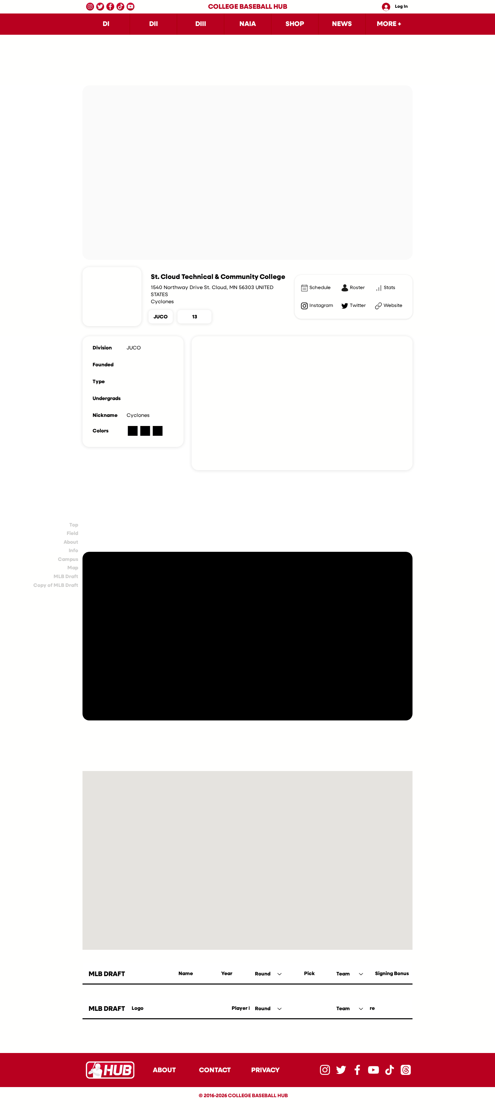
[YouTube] (130, 6)
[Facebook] (110, 6)
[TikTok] (120, 6)
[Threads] (405, 1070)
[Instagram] (90, 6)
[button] (106, 24)
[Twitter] (100, 6)
